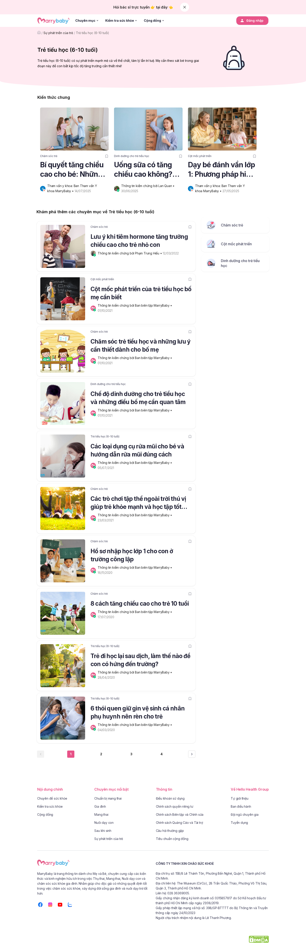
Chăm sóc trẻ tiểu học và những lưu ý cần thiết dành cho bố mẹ (140, 345)
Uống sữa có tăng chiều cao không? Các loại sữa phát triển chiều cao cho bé (145, 169)
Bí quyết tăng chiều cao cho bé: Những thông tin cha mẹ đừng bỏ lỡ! (71, 169)
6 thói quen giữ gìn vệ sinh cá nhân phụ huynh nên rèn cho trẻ (138, 712)
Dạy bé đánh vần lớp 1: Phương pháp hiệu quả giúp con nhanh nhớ (221, 169)
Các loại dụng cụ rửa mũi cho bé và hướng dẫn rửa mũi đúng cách (137, 450)
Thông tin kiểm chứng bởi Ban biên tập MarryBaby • (135, 305)
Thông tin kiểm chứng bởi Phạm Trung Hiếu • (130, 253)
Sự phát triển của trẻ (58, 33)
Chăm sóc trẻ (48, 156)
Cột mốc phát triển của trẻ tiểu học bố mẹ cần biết (141, 293)
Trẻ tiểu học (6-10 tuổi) (92, 33)
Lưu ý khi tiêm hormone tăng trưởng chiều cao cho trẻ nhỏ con (139, 240)
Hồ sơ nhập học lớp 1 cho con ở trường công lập (132, 555)
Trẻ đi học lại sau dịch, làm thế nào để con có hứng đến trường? (140, 659)
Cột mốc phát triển (199, 156)
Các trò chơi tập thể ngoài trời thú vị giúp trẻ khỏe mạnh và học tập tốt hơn (138, 503)
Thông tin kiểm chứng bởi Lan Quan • (148, 186)
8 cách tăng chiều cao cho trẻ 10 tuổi (140, 603)
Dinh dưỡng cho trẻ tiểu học (131, 156)
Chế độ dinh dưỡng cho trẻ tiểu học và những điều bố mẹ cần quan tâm (138, 397)
